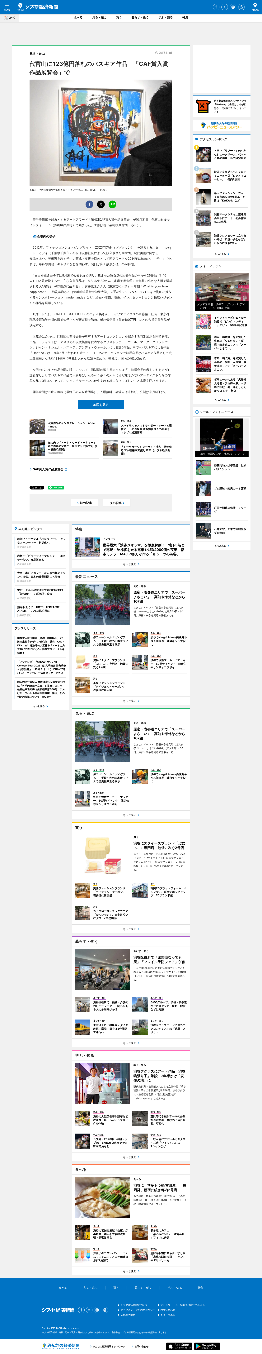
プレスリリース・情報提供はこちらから (182, 1304)
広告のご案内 (127, 1314)
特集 (185, 17)
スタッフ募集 (167, 1314)
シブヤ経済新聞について (134, 1304)
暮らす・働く (140, 17)
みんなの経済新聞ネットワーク (60, 1346)
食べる (78, 17)
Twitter (224, 7)
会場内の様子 (46, 236)
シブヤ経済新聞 (37, 7)
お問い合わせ (167, 1309)
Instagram (233, 7)
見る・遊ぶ (99, 17)
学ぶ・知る (165, 17)
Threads (241, 7)
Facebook (216, 7)
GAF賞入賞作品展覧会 (48, 469)
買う (119, 17)
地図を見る (101, 405)
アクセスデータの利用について (137, 1309)
